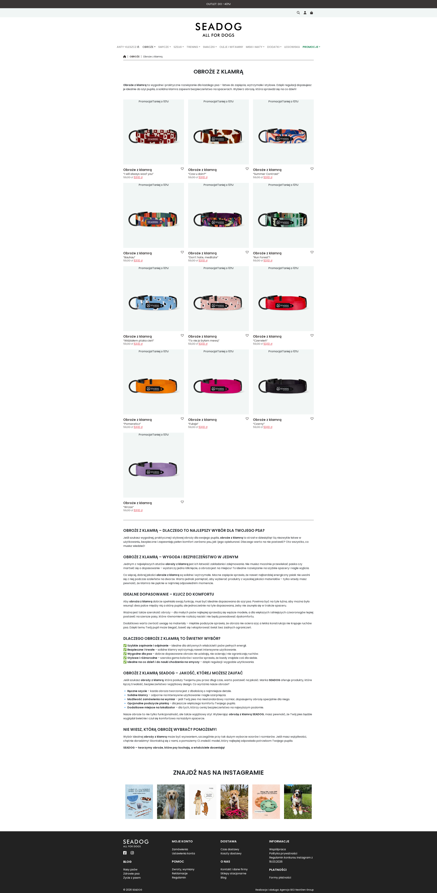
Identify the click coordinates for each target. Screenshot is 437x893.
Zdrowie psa (131, 874)
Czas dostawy (230, 849)
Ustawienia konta (183, 853)
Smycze (163, 47)
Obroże (148, 47)
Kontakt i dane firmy (234, 869)
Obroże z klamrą (137, 169)
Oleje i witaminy (231, 47)
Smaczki (209, 47)
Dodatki (273, 47)
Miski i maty (254, 47)
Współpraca (277, 849)
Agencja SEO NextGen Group (297, 889)
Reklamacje (180, 874)
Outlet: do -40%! (218, 4)
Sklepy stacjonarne (233, 874)
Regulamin (179, 878)
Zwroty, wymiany (183, 869)
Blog (223, 878)
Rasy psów (130, 869)
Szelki (178, 47)
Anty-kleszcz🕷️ (128, 47)
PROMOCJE (310, 47)
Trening (192, 47)
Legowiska (292, 47)
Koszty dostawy (231, 853)
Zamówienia (180, 849)
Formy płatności (280, 878)
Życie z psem (132, 878)
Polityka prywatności (283, 853)
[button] (182, 168)
